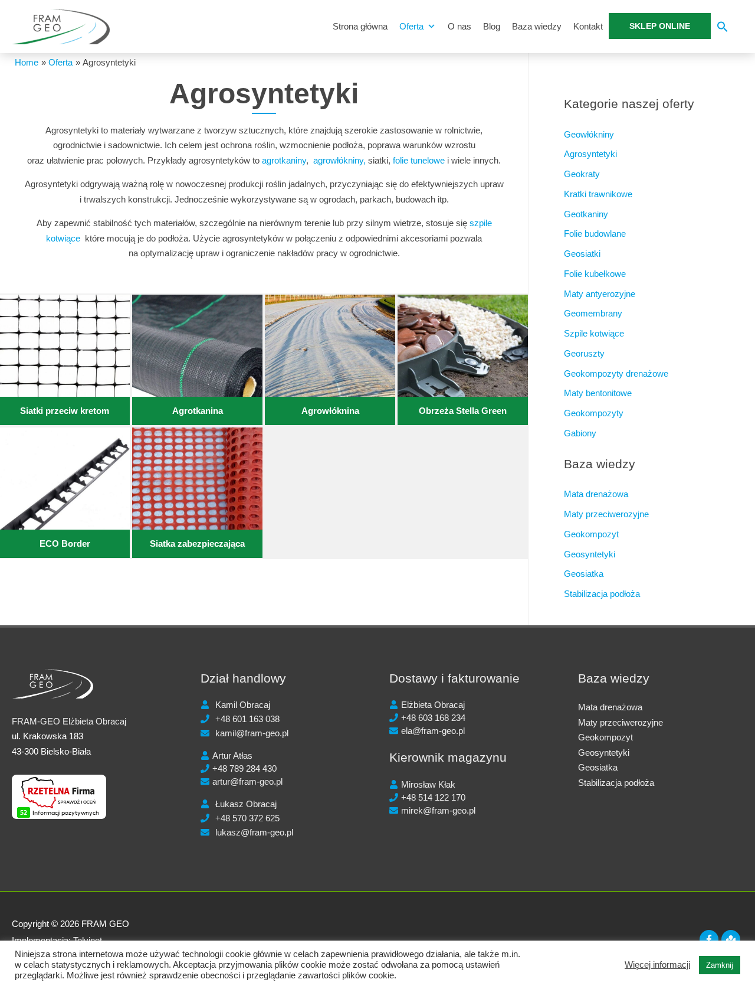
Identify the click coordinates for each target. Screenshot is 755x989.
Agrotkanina (197, 411)
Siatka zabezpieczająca (197, 543)
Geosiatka (583, 574)
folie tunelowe (419, 160)
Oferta (411, 26)
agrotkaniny (284, 160)
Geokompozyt (591, 534)
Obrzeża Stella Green (463, 411)
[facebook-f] (710, 939)
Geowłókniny (589, 134)
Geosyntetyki (589, 554)
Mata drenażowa (596, 494)
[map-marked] (732, 939)
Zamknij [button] (719, 965)
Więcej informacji (657, 965)
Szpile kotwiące (594, 333)
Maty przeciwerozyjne (606, 514)
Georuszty (584, 353)
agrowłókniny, (339, 160)
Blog (491, 26)
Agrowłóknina (330, 411)
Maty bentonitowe (598, 393)
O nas (459, 26)
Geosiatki (582, 254)
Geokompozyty (593, 413)
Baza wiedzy (537, 26)
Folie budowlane (595, 234)
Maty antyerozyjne (599, 294)
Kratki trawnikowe (598, 194)
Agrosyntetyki (590, 154)
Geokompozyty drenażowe (616, 373)
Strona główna (360, 26)
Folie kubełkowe (595, 274)
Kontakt (588, 26)
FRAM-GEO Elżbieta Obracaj (69, 721)
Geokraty (582, 174)
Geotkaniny (586, 214)
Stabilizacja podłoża (602, 594)
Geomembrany (593, 313)
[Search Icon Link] (722, 29)
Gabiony (580, 433)
